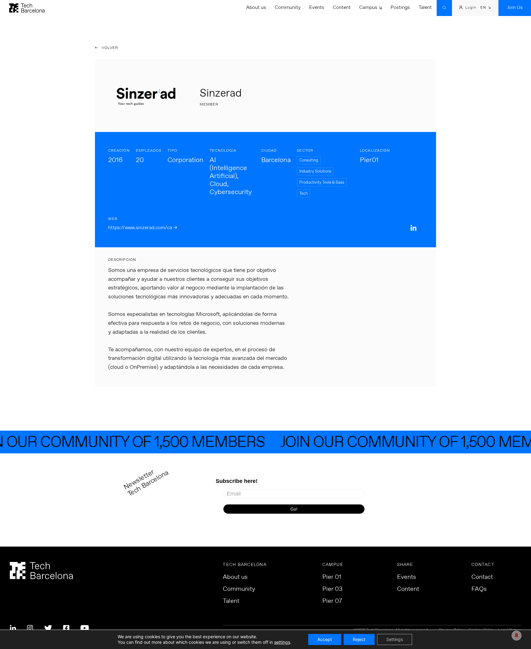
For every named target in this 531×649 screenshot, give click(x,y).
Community (288, 7)
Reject (359, 639)
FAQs (479, 589)
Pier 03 (332, 589)
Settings (394, 639)
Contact (482, 577)
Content (342, 7)
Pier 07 (332, 601)
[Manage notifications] (516, 635)
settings (282, 642)
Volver (109, 48)
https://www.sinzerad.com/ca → (142, 228)
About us (256, 7)
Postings (400, 7)
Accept (324, 639)
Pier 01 (331, 577)
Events (316, 7)
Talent (425, 7)
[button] (485, 8)
